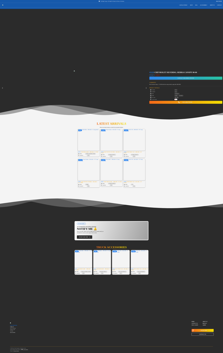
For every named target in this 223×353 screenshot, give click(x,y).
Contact (219, 5)
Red (176, 99)
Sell (196, 5)
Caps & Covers (183, 5)
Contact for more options (185, 78)
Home (193, 321)
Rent (191, 5)
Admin (204, 325)
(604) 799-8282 (219, 1)
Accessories (203, 5)
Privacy (205, 323)
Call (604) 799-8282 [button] (187, 102)
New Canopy (195, 325)
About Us (212, 5)
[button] (203, 334)
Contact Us (195, 323)
